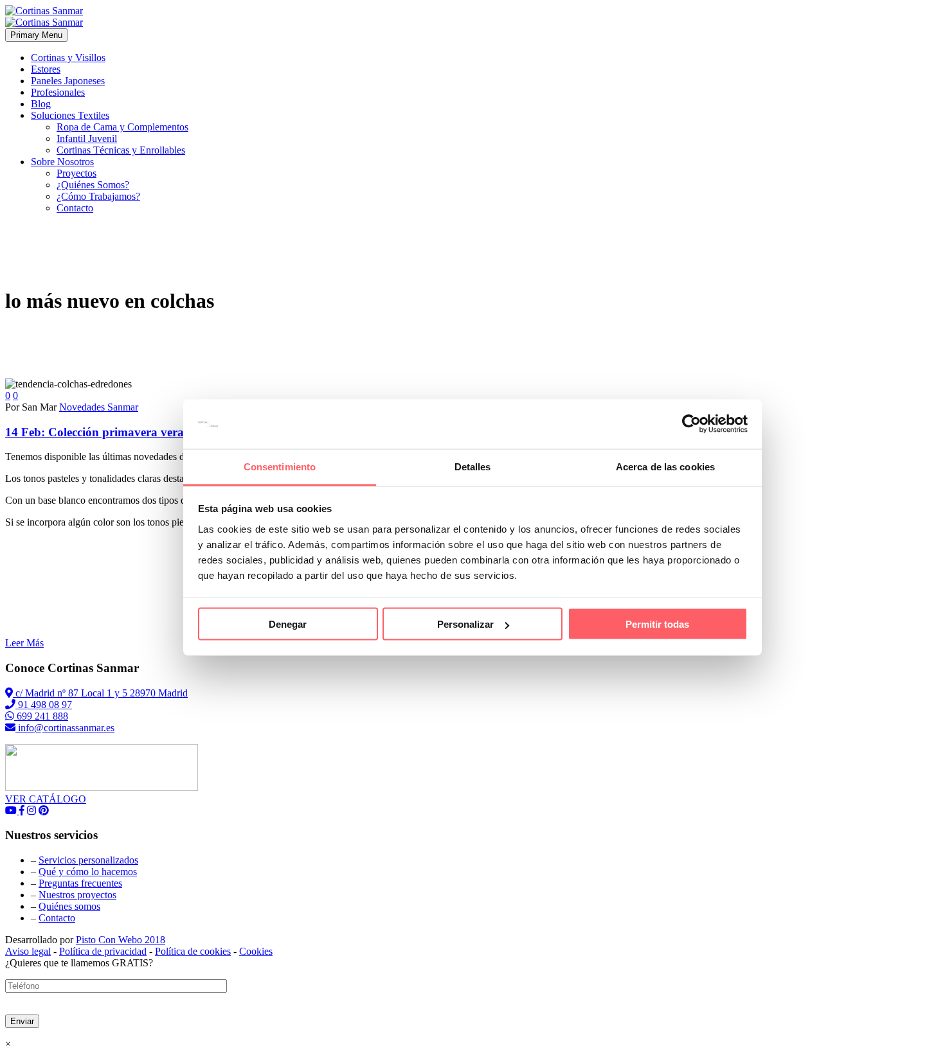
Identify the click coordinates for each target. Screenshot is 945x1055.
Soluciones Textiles (70, 115)
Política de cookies (193, 951)
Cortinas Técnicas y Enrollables (121, 150)
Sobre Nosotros (62, 161)
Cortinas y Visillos (68, 57)
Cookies (256, 951)
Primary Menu (36, 35)
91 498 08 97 (43, 704)
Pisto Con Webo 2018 (120, 939)
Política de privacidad (103, 951)
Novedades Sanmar (98, 407)
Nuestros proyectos (77, 894)
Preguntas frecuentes (80, 883)
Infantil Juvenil (87, 138)
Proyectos (76, 173)
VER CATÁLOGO (45, 798)
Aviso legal (28, 951)
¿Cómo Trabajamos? (98, 196)
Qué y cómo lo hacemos (88, 871)
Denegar (288, 624)
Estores (45, 69)
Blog (41, 103)
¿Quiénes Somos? (93, 184)
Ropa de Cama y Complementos (122, 126)
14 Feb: (148, 432)
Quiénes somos (69, 906)
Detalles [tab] (473, 466)
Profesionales (58, 92)
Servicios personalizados (88, 860)
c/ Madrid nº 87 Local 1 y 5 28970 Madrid (100, 692)
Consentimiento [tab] (280, 466)
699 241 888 (41, 716)
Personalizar (465, 624)
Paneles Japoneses (68, 80)
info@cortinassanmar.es (64, 727)
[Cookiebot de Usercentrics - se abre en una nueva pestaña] (691, 424)
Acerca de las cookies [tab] (665, 466)
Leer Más (24, 642)
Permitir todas (657, 624)
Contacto (75, 207)
